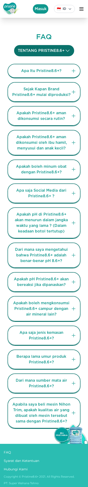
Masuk (40, 9)
